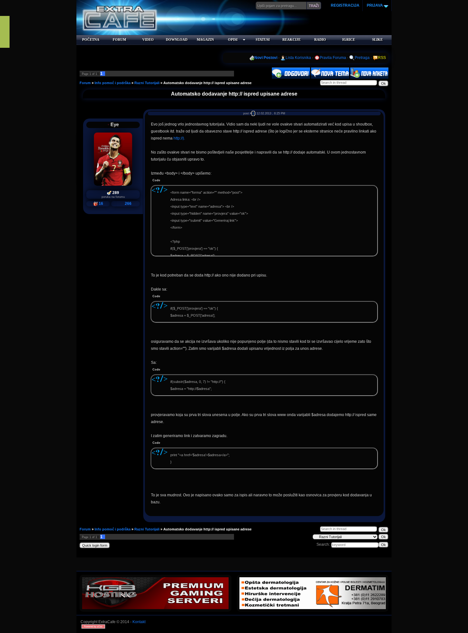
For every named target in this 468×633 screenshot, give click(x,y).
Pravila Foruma (333, 57)
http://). (179, 138)
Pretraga (362, 57)
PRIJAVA (374, 5)
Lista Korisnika (298, 57)
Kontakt (138, 622)
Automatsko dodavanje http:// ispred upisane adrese (207, 83)
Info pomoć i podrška (113, 83)
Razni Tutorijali (147, 83)
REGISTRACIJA (345, 5)
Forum (85, 83)
